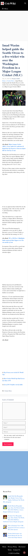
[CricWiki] (2, 3)
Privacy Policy (12, 547)
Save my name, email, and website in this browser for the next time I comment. (14, 437)
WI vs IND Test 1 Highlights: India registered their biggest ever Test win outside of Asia (13, 240)
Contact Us (16, 550)
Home (4, 81)
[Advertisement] (14, 26)
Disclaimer (22, 547)
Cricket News (10, 81)
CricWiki (10, 3)
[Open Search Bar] (25, 3)
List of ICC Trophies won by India (13, 385)
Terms (10, 550)
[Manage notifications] (24, 552)
